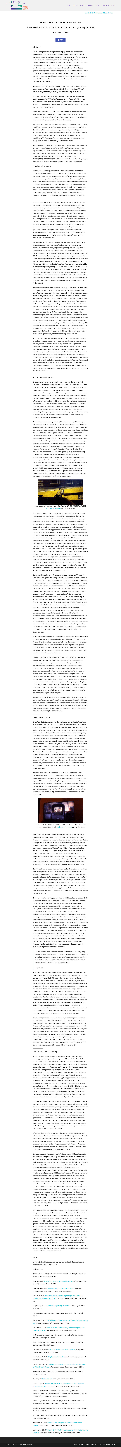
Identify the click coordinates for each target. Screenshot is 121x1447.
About (99, 1445)
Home (75, 1445)
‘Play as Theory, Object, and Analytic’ (60, 1288)
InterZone (93, 1445)
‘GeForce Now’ (47, 1379)
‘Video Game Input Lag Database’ (57, 1306)
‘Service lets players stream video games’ (58, 1281)
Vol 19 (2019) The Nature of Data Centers (99, 13)
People (113, 1445)
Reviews (87, 1445)
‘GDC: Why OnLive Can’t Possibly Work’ (61, 1350)
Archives (81, 1445)
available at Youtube (53, 509)
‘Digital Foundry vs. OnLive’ (57, 1357)
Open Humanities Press (25, 1444)
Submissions (106, 1445)
